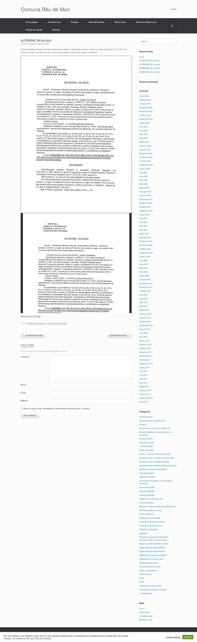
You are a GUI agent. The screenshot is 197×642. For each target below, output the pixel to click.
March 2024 (144, 96)
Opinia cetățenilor (146, 514)
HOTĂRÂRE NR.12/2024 (149, 72)
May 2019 (143, 302)
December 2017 (145, 352)
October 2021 (145, 206)
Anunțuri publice (146, 438)
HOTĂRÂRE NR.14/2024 (149, 64)
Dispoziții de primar (147, 476)
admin (46, 43)
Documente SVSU (146, 487)
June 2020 (143, 264)
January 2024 (145, 103)
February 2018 (145, 344)
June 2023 (143, 130)
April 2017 (143, 382)
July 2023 (143, 126)
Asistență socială (146, 442)
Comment (25, 356)
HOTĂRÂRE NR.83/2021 (32, 335)
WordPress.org (145, 619)
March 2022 (144, 187)
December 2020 (145, 241)
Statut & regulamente (148, 570)
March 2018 (144, 340)
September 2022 (146, 164)
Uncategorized (145, 593)
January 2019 (145, 317)
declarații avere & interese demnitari (154, 461)
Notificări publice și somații (150, 510)
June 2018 (143, 333)
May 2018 (143, 336)
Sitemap (56, 29)
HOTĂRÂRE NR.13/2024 (149, 68)
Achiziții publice (145, 416)
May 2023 (143, 134)
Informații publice (96, 22)
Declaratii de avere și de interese (153, 469)
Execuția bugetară (146, 495)
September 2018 (146, 325)
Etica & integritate (146, 491)
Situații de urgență (34, 29)
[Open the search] (172, 25)
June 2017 (143, 375)
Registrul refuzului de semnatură (152, 555)
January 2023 (145, 149)
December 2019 (145, 283)
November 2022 (145, 157)
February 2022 (145, 191)
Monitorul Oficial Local (146, 22)
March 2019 (144, 310)
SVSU (141, 581)
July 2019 (143, 294)
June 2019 (143, 298)
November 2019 (145, 287)
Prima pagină (32, 22)
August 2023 (144, 122)
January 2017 (145, 394)
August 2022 (144, 168)
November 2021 (145, 203)
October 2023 (145, 115)
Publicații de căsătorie (148, 529)
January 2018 (145, 348)
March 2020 (144, 275)
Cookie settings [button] (173, 637)
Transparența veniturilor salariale (152, 589)
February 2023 (145, 145)
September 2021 (146, 210)
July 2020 (143, 260)
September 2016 (146, 398)
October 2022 (145, 161)
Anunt (141, 56)
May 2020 (143, 268)
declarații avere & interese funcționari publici (157, 465)
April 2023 (143, 138)
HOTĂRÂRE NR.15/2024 (149, 60)
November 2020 (145, 245)
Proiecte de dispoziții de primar (152, 521)
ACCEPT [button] (188, 637)
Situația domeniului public (150, 566)
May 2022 (143, 180)
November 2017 (145, 355)
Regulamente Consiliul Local (151, 558)
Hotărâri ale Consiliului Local (37, 323)
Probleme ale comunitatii (149, 518)
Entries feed (144, 612)
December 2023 (145, 107)
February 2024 (145, 99)
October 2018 (145, 321)
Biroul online (120, 22)
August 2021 (144, 214)
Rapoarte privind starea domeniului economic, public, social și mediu (153, 538)
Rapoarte (143, 533)
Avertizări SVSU (146, 446)
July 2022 (143, 172)
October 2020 (145, 248)
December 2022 (145, 153)
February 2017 (145, 390)
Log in (141, 608)
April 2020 (143, 271)
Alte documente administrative (152, 420)
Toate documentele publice (57, 323)
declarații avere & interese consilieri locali (156, 457)
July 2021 (143, 218)
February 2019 (145, 313)
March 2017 (144, 386)
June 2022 (143, 176)
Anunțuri (142, 424)
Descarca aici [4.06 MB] (31, 316)
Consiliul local (54, 22)
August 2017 (144, 367)
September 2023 (146, 119)
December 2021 (145, 199)
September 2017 (146, 363)
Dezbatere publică (146, 473)
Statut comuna (145, 574)
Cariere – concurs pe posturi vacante (154, 454)
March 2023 (144, 141)
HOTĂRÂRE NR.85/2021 (119, 335)
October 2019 (145, 291)
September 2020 (146, 252)
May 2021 (143, 226)
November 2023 (145, 111)
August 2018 (144, 329)
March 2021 (144, 233)
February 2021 (145, 237)
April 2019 (143, 306)
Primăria (74, 22)
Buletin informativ (146, 450)
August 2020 (144, 256)
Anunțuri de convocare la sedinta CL (154, 428)
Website (24, 400)
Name (24, 384)
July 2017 (143, 371)
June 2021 (143, 222)
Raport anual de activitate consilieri (154, 543)
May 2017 (143, 378)
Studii (141, 578)
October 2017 (145, 359)
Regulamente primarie (148, 562)
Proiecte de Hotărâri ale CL (150, 525)
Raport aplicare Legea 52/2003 (152, 547)
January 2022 (145, 195)
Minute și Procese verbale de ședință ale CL (157, 506)
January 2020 (145, 279)
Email (24, 392)
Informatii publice (146, 502)
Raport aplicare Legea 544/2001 (152, 551)
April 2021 (143, 229)
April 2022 (143, 184)
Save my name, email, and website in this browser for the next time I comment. (57, 408)
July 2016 (143, 401)
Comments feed (146, 616)
